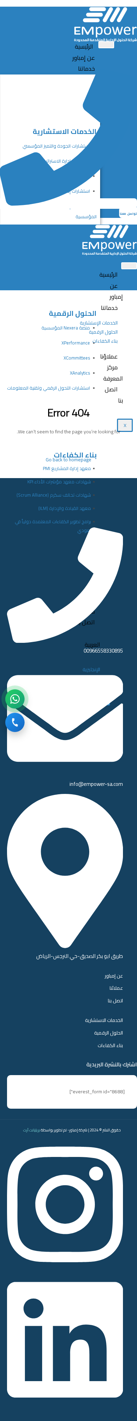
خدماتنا (86, 68)
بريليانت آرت (31, 1130)
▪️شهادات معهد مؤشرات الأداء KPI (62, 481)
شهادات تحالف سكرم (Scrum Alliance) (54, 495)
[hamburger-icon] (106, 44)
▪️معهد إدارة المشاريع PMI (70, 468)
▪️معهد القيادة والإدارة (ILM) (67, 508)
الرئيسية (84, 46)
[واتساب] (15, 699)
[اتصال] (15, 722)
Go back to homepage (68, 459)
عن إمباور (83, 57)
